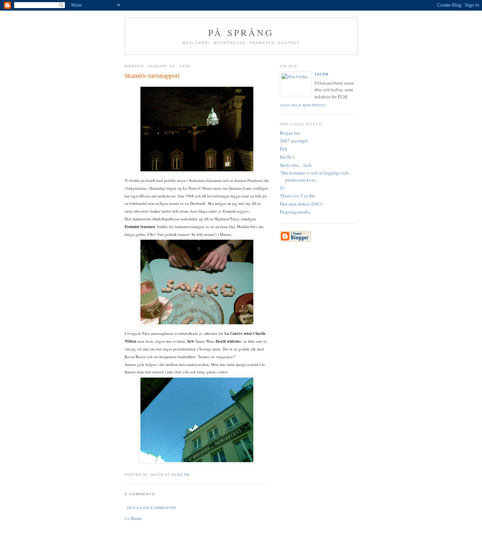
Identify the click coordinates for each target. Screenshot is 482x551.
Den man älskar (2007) (301, 204)
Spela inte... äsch (296, 165)
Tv (282, 188)
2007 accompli (294, 140)
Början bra (290, 133)
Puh (283, 149)
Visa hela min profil (303, 105)
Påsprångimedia (295, 212)
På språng (241, 32)
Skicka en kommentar (151, 508)
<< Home (133, 518)
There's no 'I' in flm (297, 195)
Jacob (321, 74)
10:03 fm (180, 475)
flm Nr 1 (287, 157)
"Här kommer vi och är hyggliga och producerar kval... (314, 176)
